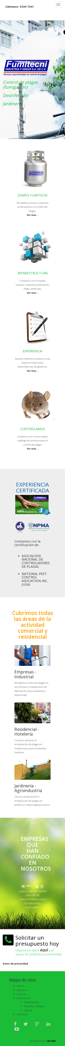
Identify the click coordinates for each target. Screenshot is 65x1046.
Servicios (22, 994)
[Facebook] (15, 1024)
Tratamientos (31, 1002)
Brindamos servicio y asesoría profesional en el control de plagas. (32, 207)
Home (20, 986)
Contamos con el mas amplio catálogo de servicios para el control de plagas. (32, 440)
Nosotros (22, 990)
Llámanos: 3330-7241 (19, 6)
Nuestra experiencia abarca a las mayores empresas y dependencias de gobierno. (32, 362)
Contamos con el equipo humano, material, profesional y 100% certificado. (32, 284)
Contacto (22, 1014)
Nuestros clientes (34, 1006)
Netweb (51, 1041)
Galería (28, 1010)
